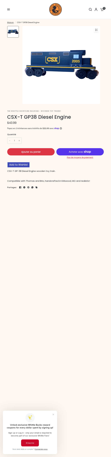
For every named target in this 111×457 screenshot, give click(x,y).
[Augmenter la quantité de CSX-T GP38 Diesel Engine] (19, 141)
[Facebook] (20, 187)
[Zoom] (96, 30)
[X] (24, 187)
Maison (10, 22)
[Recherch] (90, 9)
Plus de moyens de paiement (80, 157)
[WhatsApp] (32, 187)
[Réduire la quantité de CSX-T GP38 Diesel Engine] (9, 141)
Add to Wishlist (18, 164)
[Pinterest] (28, 187)
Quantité (11, 134)
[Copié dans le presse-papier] (36, 187)
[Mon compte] (96, 9)
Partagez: (12, 187)
